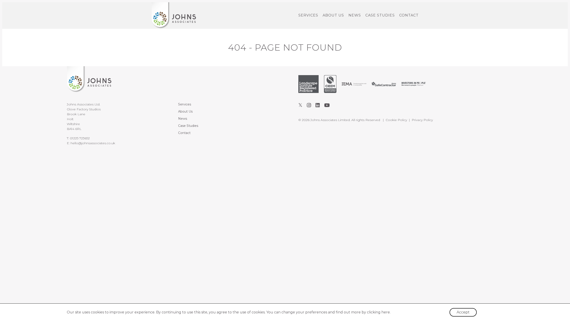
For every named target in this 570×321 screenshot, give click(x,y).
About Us (333, 15)
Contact (409, 15)
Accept (463, 312)
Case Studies (380, 15)
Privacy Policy (422, 120)
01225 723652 (80, 138)
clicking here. (379, 312)
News (354, 15)
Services (308, 15)
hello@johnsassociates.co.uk (93, 143)
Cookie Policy (396, 120)
